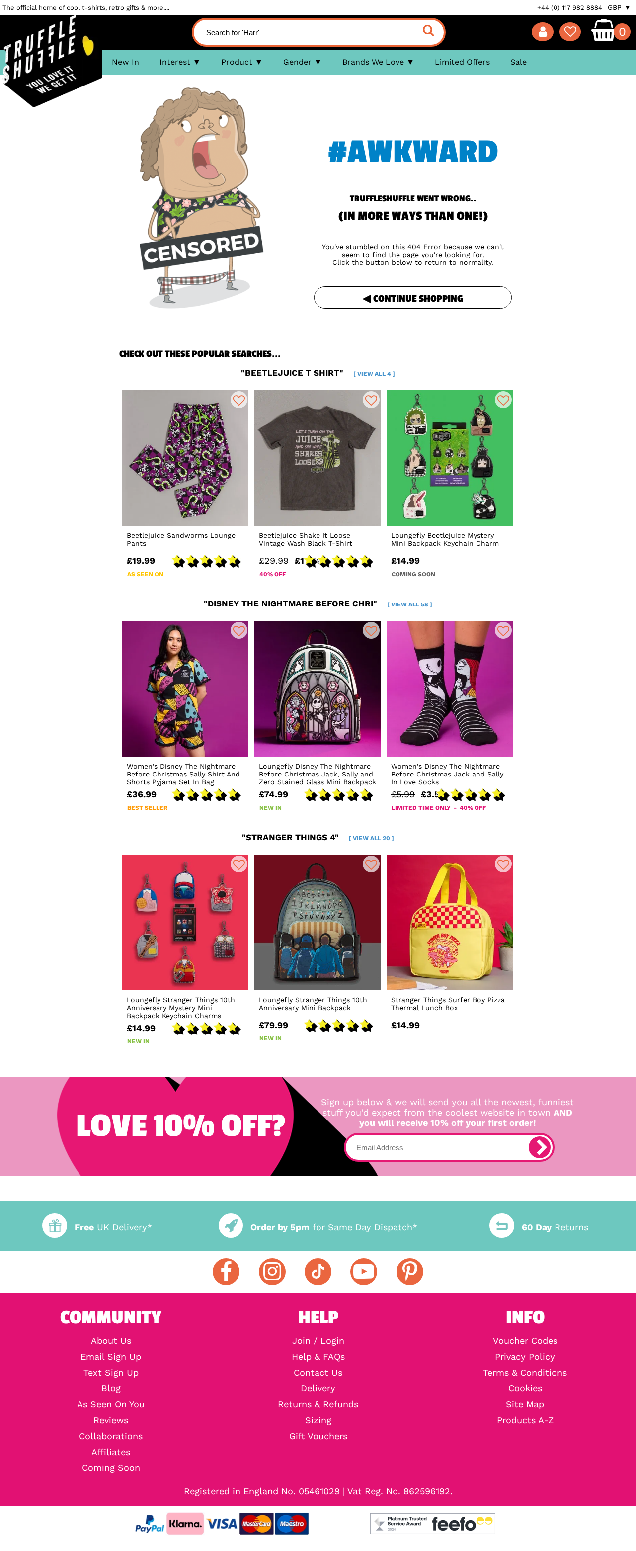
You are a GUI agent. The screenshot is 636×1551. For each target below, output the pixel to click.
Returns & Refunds (318, 1404)
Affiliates (110, 1452)
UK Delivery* (113, 1227)
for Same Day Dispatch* (333, 1227)
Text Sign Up (111, 1372)
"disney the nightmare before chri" (318, 603)
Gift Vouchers (318, 1436)
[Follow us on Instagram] (272, 1271)
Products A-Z (525, 1420)
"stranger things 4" (318, 837)
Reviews (110, 1420)
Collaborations (111, 1436)
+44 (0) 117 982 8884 (569, 7)
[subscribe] (540, 1147)
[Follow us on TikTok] (318, 1271)
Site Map (525, 1404)
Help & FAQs (318, 1356)
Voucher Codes (525, 1340)
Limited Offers (462, 62)
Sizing (318, 1420)
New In (125, 62)
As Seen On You (111, 1404)
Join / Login (318, 1340)
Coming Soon (111, 1468)
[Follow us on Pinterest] (410, 1271)
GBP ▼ (619, 7)
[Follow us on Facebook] (226, 1271)
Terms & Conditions (525, 1372)
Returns (555, 1227)
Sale (518, 62)
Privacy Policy (525, 1356)
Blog (111, 1388)
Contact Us (318, 1372)
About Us (111, 1340)
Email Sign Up (110, 1356)
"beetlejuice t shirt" (318, 373)
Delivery (318, 1388)
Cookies (525, 1388)
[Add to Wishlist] (239, 399)
